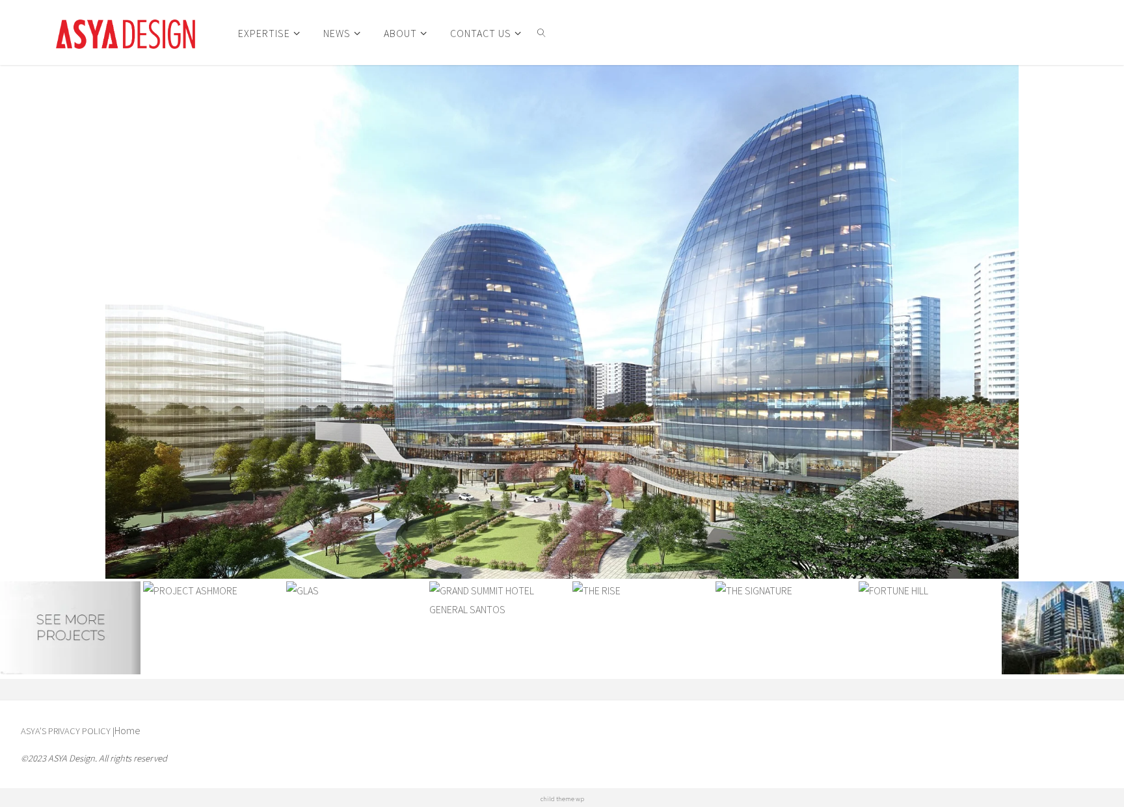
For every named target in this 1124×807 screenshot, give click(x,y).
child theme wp (562, 799)
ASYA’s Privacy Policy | (67, 731)
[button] (140, 322)
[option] (562, 322)
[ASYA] (125, 32)
